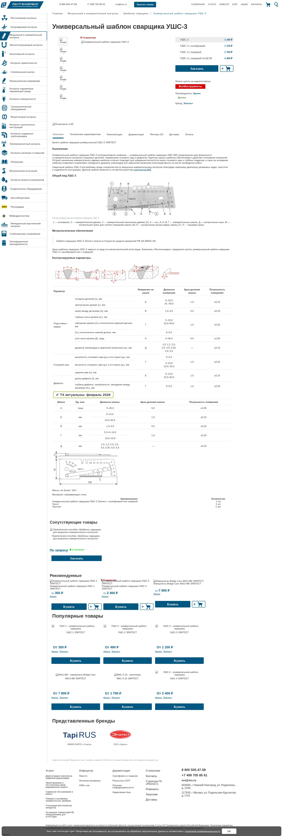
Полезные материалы (90, 780)
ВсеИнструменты (190, 86)
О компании (198, 4)
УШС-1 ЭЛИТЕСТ (75, 632)
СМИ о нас (84, 785)
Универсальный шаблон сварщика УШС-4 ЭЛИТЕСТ (124, 587)
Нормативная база (122, 792)
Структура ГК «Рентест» (154, 782)
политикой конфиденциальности (202, 831)
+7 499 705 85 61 (95, 4)
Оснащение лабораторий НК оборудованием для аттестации (60, 814)
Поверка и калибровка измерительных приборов (58, 799)
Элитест (63, 651)
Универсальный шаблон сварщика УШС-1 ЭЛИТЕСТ (72, 587)
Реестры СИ (156, 134)
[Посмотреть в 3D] (63, 124)
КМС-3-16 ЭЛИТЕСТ (128, 678)
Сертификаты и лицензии (125, 776)
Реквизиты (152, 789)
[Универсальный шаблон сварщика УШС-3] (63, 41)
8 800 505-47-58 (68, 4)
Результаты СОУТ (121, 780)
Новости (224, 4)
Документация (136, 134)
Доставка (174, 134)
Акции (244, 4)
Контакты (256, 4)
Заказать (197, 68)
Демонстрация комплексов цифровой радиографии (59, 777)
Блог (235, 4)
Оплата (189, 134)
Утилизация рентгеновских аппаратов (59, 806)
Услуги (212, 4)
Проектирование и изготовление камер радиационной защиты (57, 785)
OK (229, 831)
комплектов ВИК (142, 169)
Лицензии (152, 794)
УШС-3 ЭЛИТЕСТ (179, 632)
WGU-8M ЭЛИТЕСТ (75, 678)
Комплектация (114, 134)
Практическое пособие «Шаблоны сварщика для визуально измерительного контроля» (76, 537)
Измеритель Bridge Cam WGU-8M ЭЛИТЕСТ (177, 583)
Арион (53, 596)
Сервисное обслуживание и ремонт (59, 793)
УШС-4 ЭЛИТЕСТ (179, 678)
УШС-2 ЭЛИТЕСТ (127, 632)
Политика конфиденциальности (123, 786)
